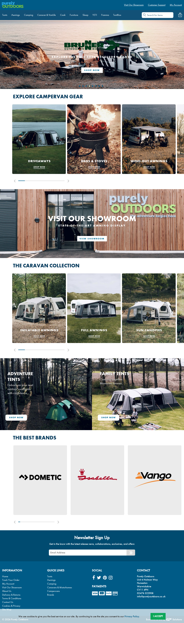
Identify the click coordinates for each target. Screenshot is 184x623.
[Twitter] (99, 577)
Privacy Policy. (132, 616)
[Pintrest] (105, 577)
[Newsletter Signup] (130, 553)
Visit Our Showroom (12, 587)
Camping (51, 583)
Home (5, 576)
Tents (49, 576)
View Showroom (92, 238)
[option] (39, 139)
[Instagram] (111, 577)
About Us (6, 591)
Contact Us (7, 602)
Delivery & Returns (11, 594)
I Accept (158, 616)
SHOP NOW (92, 70)
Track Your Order (10, 580)
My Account (8, 583)
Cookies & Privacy (11, 605)
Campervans (53, 591)
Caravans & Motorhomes (59, 587)
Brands (50, 594)
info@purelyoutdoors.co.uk (151, 596)
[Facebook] (93, 577)
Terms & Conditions (11, 598)
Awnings (51, 580)
